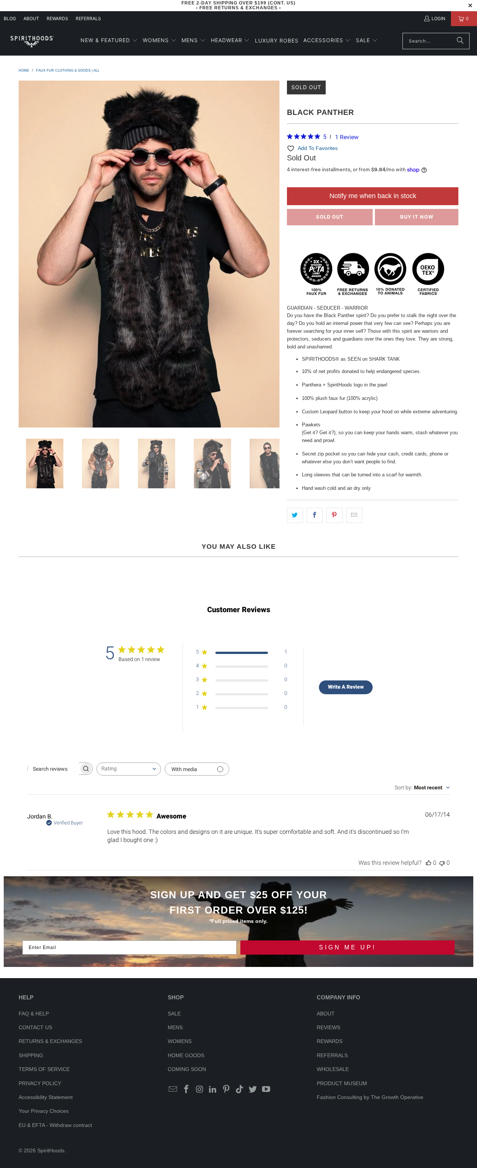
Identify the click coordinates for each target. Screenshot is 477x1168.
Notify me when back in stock (372, 196)
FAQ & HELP (34, 1014)
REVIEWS (328, 1027)
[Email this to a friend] (354, 515)
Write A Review (346, 687)
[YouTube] (266, 1090)
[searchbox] (53, 769)
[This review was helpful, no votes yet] (428, 862)
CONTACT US (35, 1027)
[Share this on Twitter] (295, 515)
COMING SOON (187, 1069)
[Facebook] (186, 1090)
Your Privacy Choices (44, 1111)
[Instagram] (199, 1090)
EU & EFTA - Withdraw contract (55, 1125)
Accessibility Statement (46, 1097)
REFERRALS (88, 18)
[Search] (460, 41)
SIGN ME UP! (347, 947)
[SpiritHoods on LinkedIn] (213, 1090)
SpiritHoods (50, 1150)
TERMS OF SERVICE (44, 1069)
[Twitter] (253, 1090)
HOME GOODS (186, 1055)
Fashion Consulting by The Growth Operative (370, 1097)
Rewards (57, 18)
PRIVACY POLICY (40, 1083)
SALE (174, 1014)
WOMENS (180, 1041)
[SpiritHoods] (31, 41)
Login (438, 18)
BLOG (10, 18)
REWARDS (329, 1041)
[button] (109, 41)
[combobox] (129, 769)
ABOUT (31, 18)
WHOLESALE (333, 1069)
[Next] (274, 254)
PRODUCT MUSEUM (342, 1083)
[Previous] (24, 254)
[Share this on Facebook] (315, 515)
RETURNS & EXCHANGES (50, 1041)
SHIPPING (31, 1055)
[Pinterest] (226, 1090)
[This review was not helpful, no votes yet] (442, 862)
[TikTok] (239, 1090)
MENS (175, 1027)
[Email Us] (173, 1090)
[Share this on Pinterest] (334, 515)
